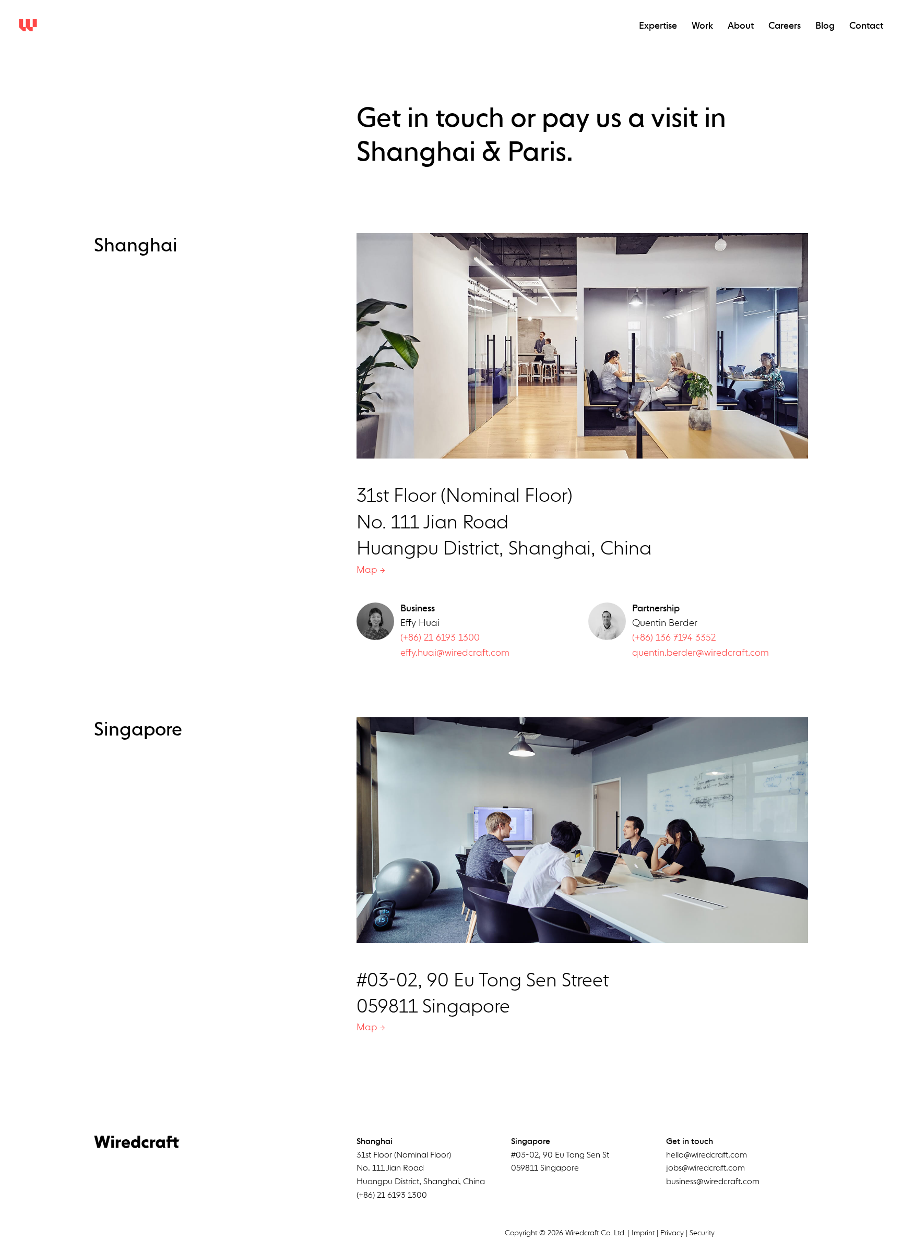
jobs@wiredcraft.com (705, 1168)
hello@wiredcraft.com (706, 1155)
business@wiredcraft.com (712, 1182)
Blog (825, 26)
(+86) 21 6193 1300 (440, 638)
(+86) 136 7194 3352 (674, 638)
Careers (784, 26)
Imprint (643, 1233)
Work (702, 26)
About (741, 26)
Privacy (672, 1233)
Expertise (658, 26)
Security (702, 1233)
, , (421, 1168)
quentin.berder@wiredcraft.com (700, 653)
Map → (371, 570)
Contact (866, 26)
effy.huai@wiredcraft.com (454, 653)
